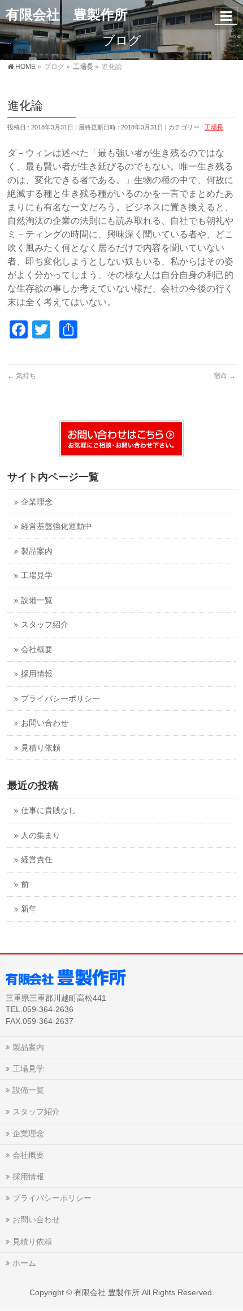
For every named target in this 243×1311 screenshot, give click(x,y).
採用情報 (37, 674)
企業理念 (37, 502)
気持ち (21, 376)
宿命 (225, 376)
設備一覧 (37, 600)
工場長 (214, 127)
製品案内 (37, 551)
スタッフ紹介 (44, 624)
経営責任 (37, 860)
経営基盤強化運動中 (56, 526)
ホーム (24, 1262)
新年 (29, 909)
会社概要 (37, 649)
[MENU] (226, 16)
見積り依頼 (40, 748)
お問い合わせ (44, 723)
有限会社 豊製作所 (67, 14)
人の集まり (40, 835)
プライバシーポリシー (60, 698)
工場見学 (37, 575)
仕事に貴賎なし (48, 810)
